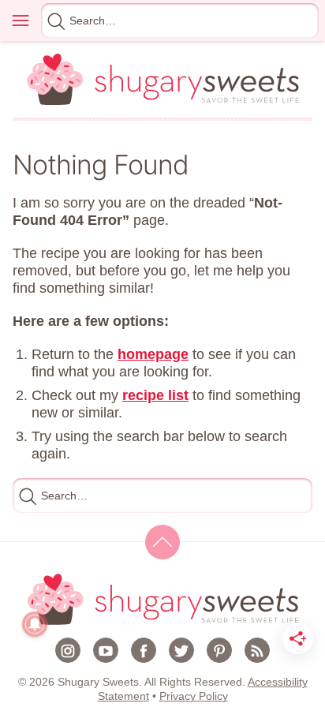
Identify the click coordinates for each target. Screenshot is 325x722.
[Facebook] (143, 650)
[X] (181, 650)
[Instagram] (67, 650)
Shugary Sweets (162, 79)
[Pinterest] (219, 650)
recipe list (155, 395)
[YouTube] (105, 650)
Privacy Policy (193, 696)
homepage (153, 354)
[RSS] (257, 650)
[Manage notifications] (34, 624)
